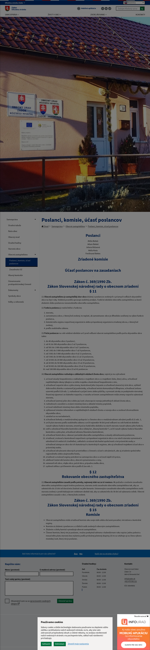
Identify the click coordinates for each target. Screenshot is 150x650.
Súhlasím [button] (46, 644)
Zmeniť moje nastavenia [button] (78, 644)
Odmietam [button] (59, 644)
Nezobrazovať (140, 616)
